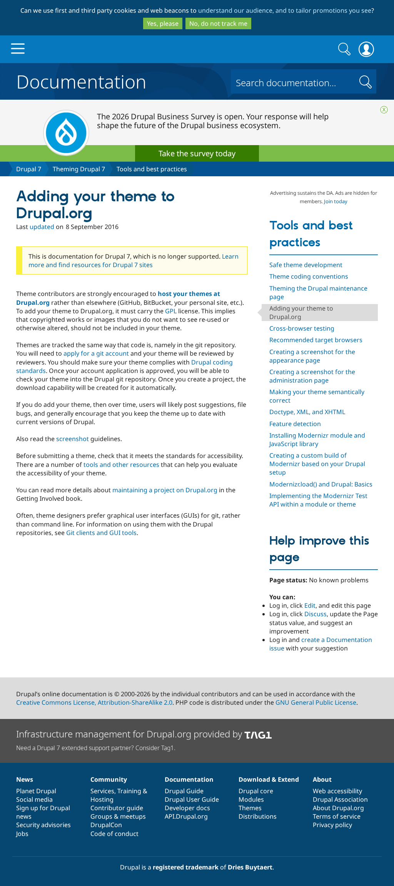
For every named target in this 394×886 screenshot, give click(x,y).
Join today (335, 201)
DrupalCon (106, 825)
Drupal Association (340, 799)
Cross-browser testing (301, 328)
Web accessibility (337, 791)
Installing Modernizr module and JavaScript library (317, 439)
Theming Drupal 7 (79, 169)
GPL (171, 311)
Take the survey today (197, 153)
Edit (310, 605)
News (24, 779)
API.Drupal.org (186, 816)
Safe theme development (305, 265)
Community (108, 779)
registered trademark (186, 867)
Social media (34, 799)
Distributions (258, 816)
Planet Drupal (36, 791)
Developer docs (187, 808)
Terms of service (337, 816)
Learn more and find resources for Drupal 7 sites (133, 260)
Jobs (22, 833)
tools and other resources (122, 464)
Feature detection (295, 424)
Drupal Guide (184, 791)
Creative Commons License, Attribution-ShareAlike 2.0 (94, 702)
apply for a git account (96, 353)
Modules (251, 799)
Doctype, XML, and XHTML (307, 412)
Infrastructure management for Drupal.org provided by (130, 733)
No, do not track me (218, 23)
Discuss (315, 614)
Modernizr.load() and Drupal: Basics (320, 484)
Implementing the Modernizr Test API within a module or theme (318, 499)
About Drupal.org (338, 808)
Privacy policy (332, 825)
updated (42, 226)
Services (102, 791)
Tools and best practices (152, 169)
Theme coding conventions (308, 276)
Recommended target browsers (315, 340)
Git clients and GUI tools (101, 532)
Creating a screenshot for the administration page (312, 376)
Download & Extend (269, 779)
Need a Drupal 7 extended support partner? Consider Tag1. (95, 748)
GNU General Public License (315, 702)
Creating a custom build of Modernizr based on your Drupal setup (317, 463)
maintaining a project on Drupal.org (164, 490)
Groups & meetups (118, 816)
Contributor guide (116, 808)
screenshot (72, 439)
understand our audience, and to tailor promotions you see (284, 10)
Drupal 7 (28, 169)
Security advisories (43, 825)
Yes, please (163, 23)
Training (129, 791)
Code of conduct (114, 833)
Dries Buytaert (250, 867)
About (322, 779)
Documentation (81, 80)
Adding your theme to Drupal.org (301, 312)
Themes (250, 808)
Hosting (102, 799)
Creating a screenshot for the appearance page (312, 356)
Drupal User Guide (192, 799)
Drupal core (256, 791)
